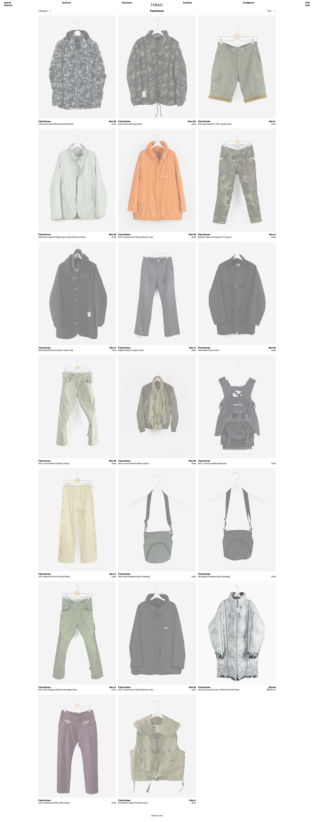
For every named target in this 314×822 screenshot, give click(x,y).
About (7, 3)
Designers (248, 3)
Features (127, 3)
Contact (66, 3)
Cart (307, 5)
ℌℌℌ (307, 3)
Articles (187, 3)
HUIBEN (160, 816)
